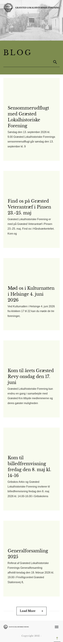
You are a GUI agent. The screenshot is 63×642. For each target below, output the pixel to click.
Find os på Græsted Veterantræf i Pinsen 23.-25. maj (29, 207)
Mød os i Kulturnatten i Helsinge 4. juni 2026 (31, 294)
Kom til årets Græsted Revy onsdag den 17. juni (31, 376)
